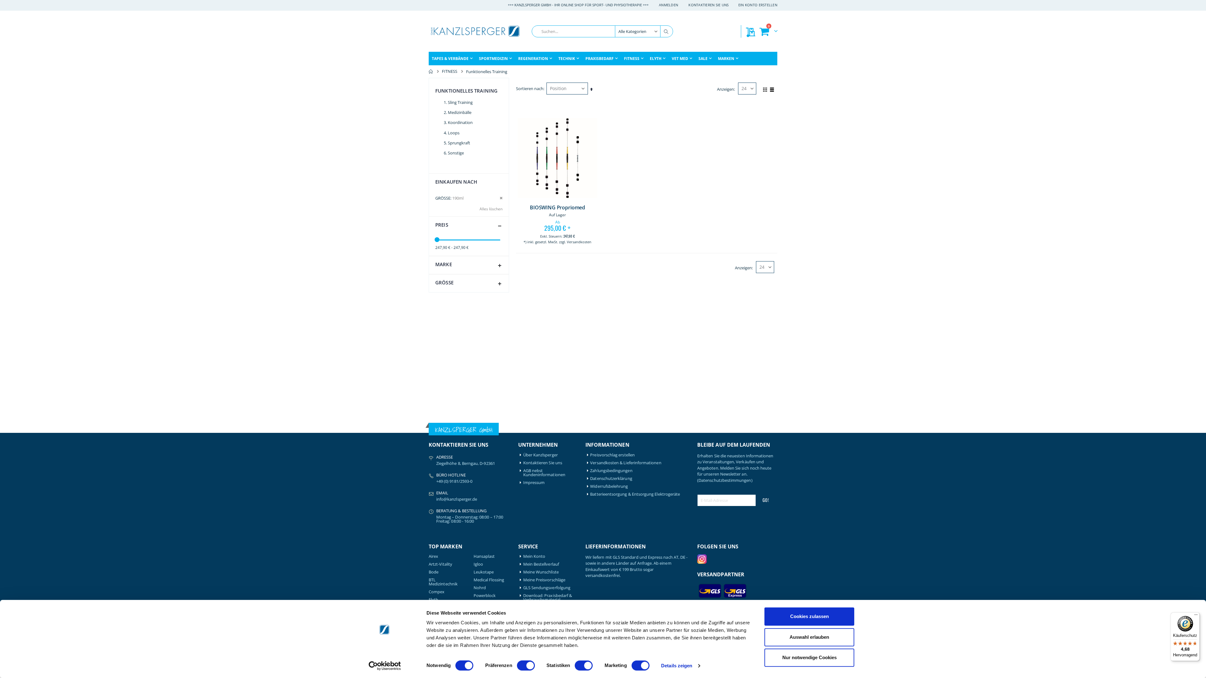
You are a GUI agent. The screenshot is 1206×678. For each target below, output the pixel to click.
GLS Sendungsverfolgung (546, 588)
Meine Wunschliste (541, 572)
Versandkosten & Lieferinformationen (625, 463)
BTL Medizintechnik (443, 582)
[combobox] (602, 31)
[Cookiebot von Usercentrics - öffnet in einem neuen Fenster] (384, 665)
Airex (433, 556)
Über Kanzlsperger (540, 455)
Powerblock (485, 596)
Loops (453, 133)
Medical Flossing (489, 580)
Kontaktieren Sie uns (708, 5)
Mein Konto (534, 556)
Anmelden (668, 5)
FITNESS (449, 71)
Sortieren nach (529, 88)
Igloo (478, 564)
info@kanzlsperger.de (456, 499)
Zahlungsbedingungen (611, 471)
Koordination (460, 122)
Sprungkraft (459, 143)
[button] (528, 253)
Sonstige (456, 153)
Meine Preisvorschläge (544, 580)
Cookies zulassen (809, 616)
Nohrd (480, 588)
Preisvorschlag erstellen (612, 455)
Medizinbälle (459, 112)
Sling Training (460, 102)
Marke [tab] (443, 264)
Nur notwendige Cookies (809, 657)
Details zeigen (676, 665)
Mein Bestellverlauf (541, 564)
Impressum (534, 483)
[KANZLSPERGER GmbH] (476, 31)
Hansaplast (484, 556)
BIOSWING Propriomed (557, 207)
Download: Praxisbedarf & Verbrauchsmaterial (547, 598)
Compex (436, 592)
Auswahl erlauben (809, 637)
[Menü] (1196, 616)
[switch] (526, 666)
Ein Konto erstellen (757, 5)
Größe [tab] (444, 282)
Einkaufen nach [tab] (456, 182)
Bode (433, 572)
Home (431, 71)
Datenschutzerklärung (611, 478)
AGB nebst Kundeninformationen (544, 473)
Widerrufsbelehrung (609, 486)
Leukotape (484, 572)
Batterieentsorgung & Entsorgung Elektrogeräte (635, 494)
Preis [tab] (441, 225)
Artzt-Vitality (440, 564)
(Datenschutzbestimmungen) (724, 480)
